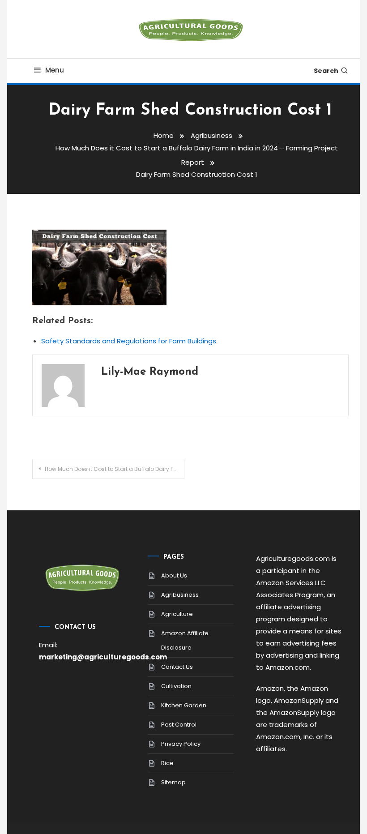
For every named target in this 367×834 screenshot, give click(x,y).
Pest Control (178, 724)
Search (326, 70)
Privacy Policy (181, 744)
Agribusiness (180, 594)
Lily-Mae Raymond (149, 372)
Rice (167, 763)
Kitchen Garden (183, 705)
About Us (174, 575)
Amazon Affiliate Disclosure (185, 640)
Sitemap (173, 782)
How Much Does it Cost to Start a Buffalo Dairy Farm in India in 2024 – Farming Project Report (114, 469)
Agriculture (177, 614)
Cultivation (176, 686)
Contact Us (177, 667)
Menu (54, 70)
